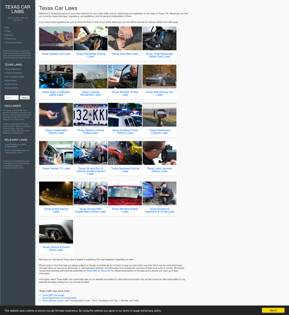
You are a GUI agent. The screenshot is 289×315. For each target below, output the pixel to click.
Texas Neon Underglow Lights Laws (56, 93)
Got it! (273, 310)
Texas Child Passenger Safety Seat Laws (159, 55)
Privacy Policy (10, 38)
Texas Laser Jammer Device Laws (159, 169)
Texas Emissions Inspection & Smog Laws (159, 210)
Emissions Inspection (13, 72)
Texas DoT (106, 270)
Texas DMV (91, 270)
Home (7, 27)
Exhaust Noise (10, 80)
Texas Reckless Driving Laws (125, 169)
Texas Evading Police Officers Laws (125, 131)
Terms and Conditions (13, 42)
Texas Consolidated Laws (15, 150)
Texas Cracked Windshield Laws (90, 93)
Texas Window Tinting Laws (125, 93)
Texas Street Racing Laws (56, 210)
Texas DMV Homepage (53, 294)
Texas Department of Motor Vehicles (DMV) (15, 145)
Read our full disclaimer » (13, 132)
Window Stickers (11, 87)
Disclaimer (9, 35)
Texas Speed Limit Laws (56, 54)
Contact (8, 31)
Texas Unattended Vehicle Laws (56, 131)
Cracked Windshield (13, 69)
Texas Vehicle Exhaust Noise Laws (56, 248)
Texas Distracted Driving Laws (90, 55)
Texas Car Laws (17, 8)
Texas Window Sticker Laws (125, 210)
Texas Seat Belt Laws (125, 54)
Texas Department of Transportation (59, 297)
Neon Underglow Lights (14, 76)
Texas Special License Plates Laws (90, 131)
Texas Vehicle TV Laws (56, 168)
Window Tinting (11, 84)
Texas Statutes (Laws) (52, 300)
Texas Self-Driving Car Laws (159, 93)
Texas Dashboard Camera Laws (159, 131)
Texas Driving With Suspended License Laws (90, 210)
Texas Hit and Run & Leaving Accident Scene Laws (90, 171)
